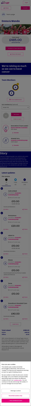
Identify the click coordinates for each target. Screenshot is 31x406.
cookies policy (18, 380)
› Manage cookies (15, 391)
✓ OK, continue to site (15, 400)
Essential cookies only (15, 396)
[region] (15, 383)
